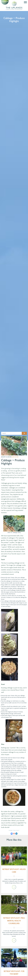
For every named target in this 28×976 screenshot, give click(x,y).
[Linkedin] (16, 834)
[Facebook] (12, 834)
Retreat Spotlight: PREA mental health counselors (14, 920)
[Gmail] (14, 834)
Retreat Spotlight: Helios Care (14, 870)
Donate (4, 1)
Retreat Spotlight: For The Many (14, 972)
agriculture (15, 457)
